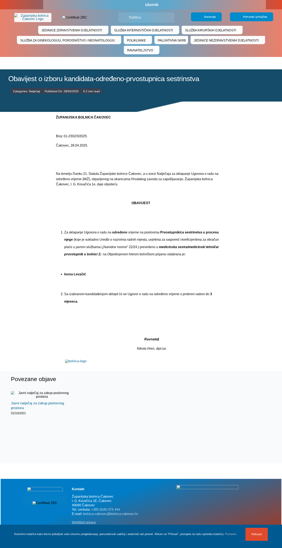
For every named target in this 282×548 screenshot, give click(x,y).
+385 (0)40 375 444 (105, 509)
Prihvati (256, 534)
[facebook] (21, 5)
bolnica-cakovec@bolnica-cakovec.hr (110, 514)
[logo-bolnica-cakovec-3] (75, 361)
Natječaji (34, 91)
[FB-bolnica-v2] (207, 486)
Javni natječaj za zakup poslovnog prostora (38, 394)
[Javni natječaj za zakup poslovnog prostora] (42, 395)
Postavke (231, 534)
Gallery (45, 394)
